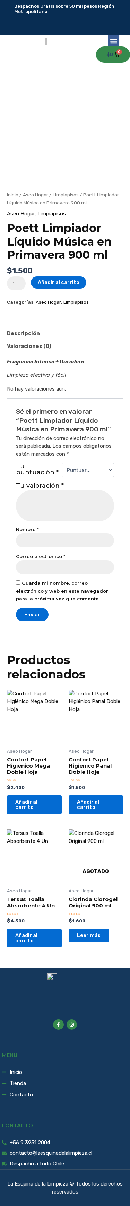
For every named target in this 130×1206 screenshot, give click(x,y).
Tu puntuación (37, 469)
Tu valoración (40, 485)
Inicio (12, 194)
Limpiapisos (66, 194)
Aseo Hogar (35, 194)
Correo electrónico (40, 556)
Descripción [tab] (23, 333)
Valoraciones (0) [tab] (29, 346)
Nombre (27, 529)
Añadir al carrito (58, 282)
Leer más (89, 935)
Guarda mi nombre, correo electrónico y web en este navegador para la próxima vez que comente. (62, 590)
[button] (113, 40)
